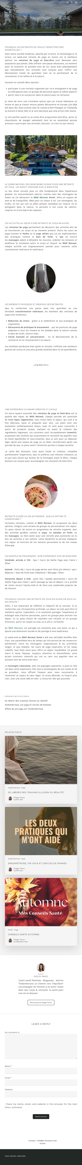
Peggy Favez (22, 26)
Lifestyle (37, 15)
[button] (76, 2)
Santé (10, 930)
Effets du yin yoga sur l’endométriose (24, 709)
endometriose (14, 788)
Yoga (46, 15)
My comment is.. (12, 1032)
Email (8, 1078)
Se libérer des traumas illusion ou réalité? (26, 700)
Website (9, 1090)
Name (8, 1066)
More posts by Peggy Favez (41, 1002)
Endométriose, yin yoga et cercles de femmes (28, 704)
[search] (68, 2)
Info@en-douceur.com (47, 1140)
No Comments (59, 26)
